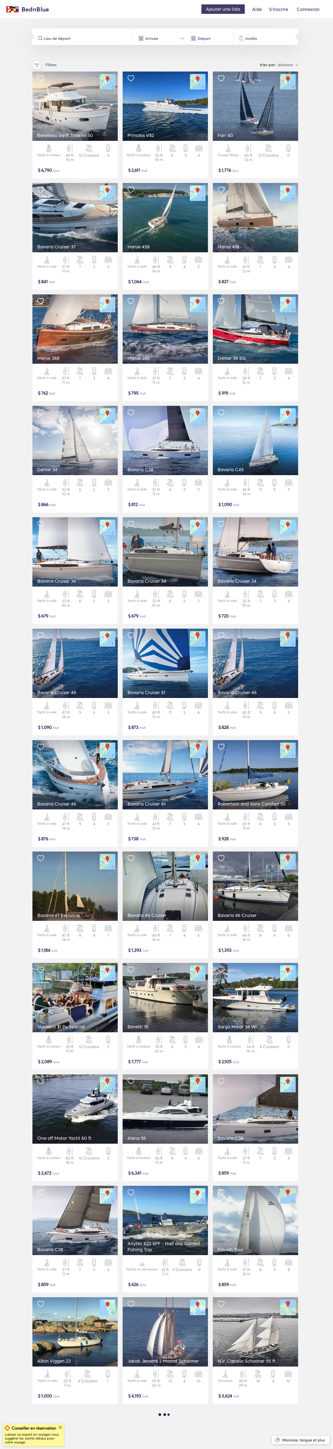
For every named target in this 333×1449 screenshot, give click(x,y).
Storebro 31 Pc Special (61, 1027)
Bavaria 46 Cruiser (146, 915)
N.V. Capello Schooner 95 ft (246, 1361)
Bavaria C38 (140, 469)
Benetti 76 (137, 1027)
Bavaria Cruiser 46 (56, 692)
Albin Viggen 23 (54, 1361)
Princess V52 (140, 135)
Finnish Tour (230, 1249)
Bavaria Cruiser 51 (146, 692)
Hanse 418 (228, 247)
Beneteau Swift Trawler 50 (65, 135)
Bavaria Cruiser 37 (56, 247)
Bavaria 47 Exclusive (58, 915)
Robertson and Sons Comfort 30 (252, 804)
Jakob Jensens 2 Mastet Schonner (163, 1361)
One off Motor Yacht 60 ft (64, 1138)
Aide (257, 9)
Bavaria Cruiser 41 (146, 804)
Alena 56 (136, 1138)
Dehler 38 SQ (232, 358)
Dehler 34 (47, 469)
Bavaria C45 (231, 469)
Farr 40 (225, 135)
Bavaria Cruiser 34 (56, 581)
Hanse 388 (48, 358)
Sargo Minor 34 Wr (237, 1027)
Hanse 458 (138, 247)
